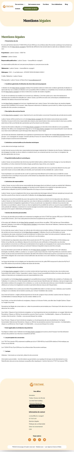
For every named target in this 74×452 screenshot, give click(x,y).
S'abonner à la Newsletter (37, 406)
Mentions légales (34, 421)
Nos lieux (46, 4)
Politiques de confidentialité (37, 424)
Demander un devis (30, 8)
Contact (17, 8)
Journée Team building (35, 401)
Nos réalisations (57, 4)
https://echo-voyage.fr (18, 88)
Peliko (59, 447)
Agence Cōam (52, 447)
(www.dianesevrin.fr (35, 80)
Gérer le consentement (36, 426)
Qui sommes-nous (34, 4)
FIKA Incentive (60, 135)
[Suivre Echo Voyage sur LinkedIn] (29, 439)
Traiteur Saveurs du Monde (37, 398)
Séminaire (32, 403)
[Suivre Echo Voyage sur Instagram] (34, 439)
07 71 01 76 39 (32, 418)
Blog (66, 4)
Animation (32, 395)
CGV (30, 429)
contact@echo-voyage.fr (36, 416)
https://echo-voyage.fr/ (19, 47)
